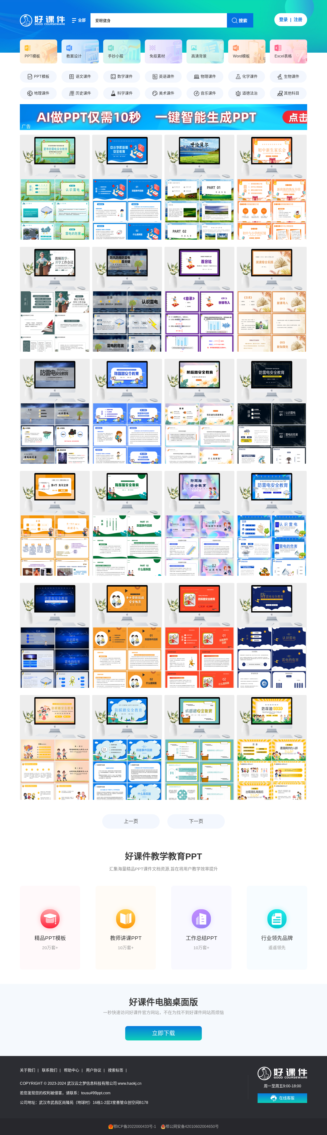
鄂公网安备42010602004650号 (192, 1126)
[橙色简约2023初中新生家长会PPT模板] (272, 187)
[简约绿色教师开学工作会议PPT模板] (55, 299)
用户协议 (93, 1070)
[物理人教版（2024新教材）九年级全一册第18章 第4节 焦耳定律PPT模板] (55, 523)
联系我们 (49, 1070)
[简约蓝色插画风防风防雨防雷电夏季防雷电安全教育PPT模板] (127, 299)
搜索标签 (115, 1070)
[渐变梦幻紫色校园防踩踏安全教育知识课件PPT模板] (199, 523)
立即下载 (163, 1033)
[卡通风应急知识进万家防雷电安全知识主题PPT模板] (55, 411)
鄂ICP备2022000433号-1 (134, 1126)
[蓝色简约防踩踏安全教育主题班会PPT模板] (127, 747)
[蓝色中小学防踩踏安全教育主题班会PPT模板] (127, 411)
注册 (298, 19)
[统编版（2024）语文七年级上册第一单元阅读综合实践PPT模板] (272, 299)
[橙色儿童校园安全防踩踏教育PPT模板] (127, 635)
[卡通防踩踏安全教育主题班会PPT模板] (199, 747)
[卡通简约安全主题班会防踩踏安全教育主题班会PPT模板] (199, 635)
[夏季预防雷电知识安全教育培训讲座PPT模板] (272, 635)
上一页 (131, 821)
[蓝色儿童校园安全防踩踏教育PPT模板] (127, 187)
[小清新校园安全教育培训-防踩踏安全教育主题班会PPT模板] (199, 411)
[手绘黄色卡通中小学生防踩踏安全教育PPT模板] (272, 747)
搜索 (243, 20)
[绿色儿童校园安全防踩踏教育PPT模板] (127, 523)
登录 (283, 19)
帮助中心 (71, 1070)
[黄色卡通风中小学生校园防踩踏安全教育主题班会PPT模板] (55, 747)
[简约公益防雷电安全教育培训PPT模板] (272, 411)
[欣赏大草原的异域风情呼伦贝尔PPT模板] (199, 187)
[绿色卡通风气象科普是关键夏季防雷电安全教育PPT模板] (55, 187)
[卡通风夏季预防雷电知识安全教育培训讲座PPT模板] (272, 523)
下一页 (196, 821)
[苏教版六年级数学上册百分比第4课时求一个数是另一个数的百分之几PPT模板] (199, 299)
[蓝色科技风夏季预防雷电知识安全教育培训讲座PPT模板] (55, 635)
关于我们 (27, 1070)
